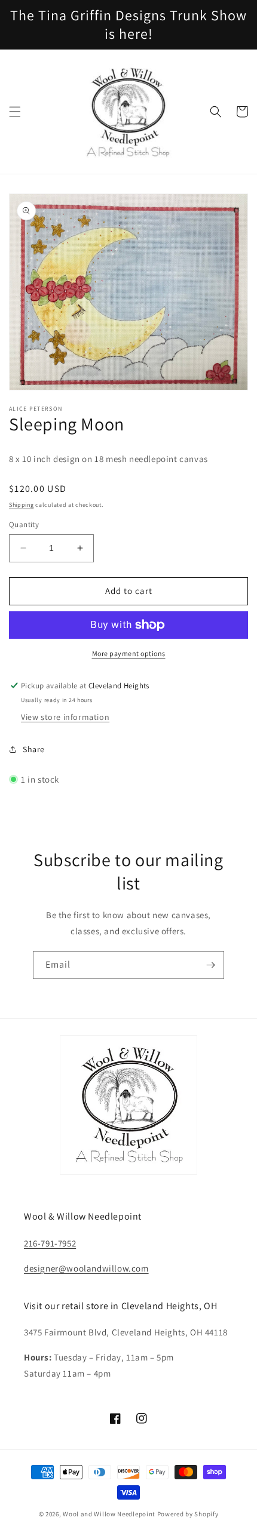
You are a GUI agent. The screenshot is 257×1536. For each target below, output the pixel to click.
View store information (65, 717)
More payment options (129, 653)
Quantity (24, 524)
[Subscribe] (210, 965)
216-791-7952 (50, 1243)
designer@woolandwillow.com (86, 1268)
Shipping (21, 505)
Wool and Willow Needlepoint (109, 1514)
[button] (15, 111)
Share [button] (34, 749)
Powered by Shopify (188, 1514)
